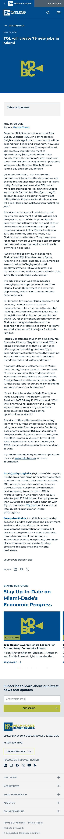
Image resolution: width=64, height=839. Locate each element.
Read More (10, 662)
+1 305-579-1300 (13, 742)
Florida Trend (21, 127)
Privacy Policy (35, 822)
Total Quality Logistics (18, 473)
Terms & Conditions (14, 822)
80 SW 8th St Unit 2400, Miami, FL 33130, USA (31, 735)
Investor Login (16, 751)
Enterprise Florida (15, 518)
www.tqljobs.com (25, 458)
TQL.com (31, 505)
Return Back (16, 25)
